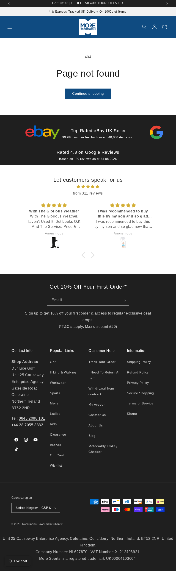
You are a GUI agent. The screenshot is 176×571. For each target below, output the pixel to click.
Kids (53, 424)
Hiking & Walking (63, 372)
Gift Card (57, 455)
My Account (97, 404)
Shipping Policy (139, 362)
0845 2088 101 (32, 418)
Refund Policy (138, 372)
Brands (55, 445)
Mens (54, 403)
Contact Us (97, 415)
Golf (53, 362)
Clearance (58, 434)
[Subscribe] (124, 300)
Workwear (58, 382)
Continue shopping (88, 93)
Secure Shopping (140, 393)
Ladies (55, 413)
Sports (55, 393)
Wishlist (56, 465)
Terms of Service (140, 403)
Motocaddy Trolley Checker (102, 449)
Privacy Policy (138, 382)
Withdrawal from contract (101, 391)
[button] (10, 27)
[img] (88, 186)
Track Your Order (102, 362)
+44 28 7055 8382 (27, 425)
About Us (95, 425)
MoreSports (29, 524)
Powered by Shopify (50, 524)
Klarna (132, 413)
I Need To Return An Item (104, 375)
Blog (91, 435)
